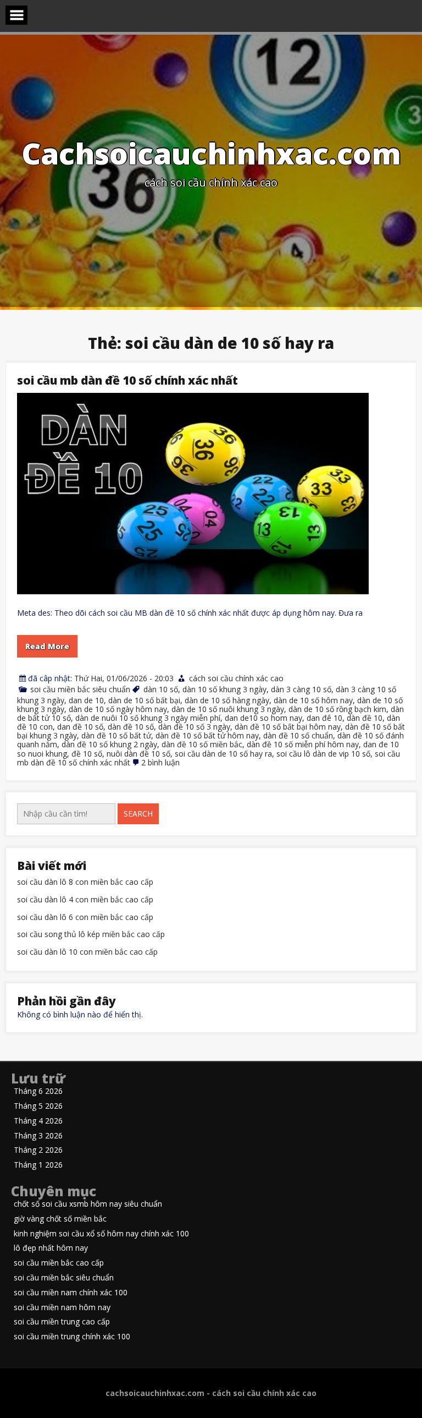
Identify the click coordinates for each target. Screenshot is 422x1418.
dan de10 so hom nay (263, 718)
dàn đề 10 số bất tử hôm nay (207, 735)
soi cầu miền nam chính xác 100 (70, 1292)
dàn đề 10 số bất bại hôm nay (288, 726)
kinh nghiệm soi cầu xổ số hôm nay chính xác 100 (101, 1234)
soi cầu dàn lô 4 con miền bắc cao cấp (85, 900)
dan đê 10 (324, 718)
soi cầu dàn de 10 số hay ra (223, 753)
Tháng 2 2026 (38, 1150)
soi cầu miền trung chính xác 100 (72, 1337)
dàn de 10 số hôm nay (313, 700)
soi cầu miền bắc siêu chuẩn (80, 689)
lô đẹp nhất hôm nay (51, 1248)
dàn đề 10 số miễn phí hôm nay (303, 744)
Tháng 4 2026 (38, 1121)
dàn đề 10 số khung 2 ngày (109, 744)
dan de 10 (86, 700)
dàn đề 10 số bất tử (116, 735)
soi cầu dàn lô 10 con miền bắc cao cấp (87, 952)
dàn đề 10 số (131, 726)
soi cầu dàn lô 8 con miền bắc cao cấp (85, 882)
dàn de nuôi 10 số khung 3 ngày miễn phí (147, 718)
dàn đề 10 (364, 718)
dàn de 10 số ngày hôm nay (118, 709)
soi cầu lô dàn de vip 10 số (323, 753)
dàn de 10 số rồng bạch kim (337, 709)
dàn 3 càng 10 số (301, 689)
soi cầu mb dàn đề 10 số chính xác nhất (127, 380)
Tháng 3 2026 (38, 1136)
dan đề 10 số (80, 726)
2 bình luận (160, 762)
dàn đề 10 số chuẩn (298, 735)
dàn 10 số (160, 689)
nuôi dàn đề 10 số (138, 753)
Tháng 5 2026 (38, 1106)
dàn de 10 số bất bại (144, 700)
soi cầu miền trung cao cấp (62, 1322)
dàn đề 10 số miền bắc (202, 744)
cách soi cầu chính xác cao (236, 678)
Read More (47, 646)
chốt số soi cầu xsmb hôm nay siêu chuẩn (88, 1204)
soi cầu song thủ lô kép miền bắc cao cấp (91, 934)
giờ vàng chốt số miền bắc (60, 1219)
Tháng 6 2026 (38, 1091)
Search (138, 813)
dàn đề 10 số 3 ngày (194, 726)
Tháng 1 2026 (38, 1165)
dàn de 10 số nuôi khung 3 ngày (227, 709)
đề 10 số (86, 753)
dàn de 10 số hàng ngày (227, 700)
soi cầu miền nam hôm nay (62, 1307)
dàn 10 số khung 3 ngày (224, 689)
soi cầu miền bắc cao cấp (59, 1263)
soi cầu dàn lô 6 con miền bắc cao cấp (85, 917)
